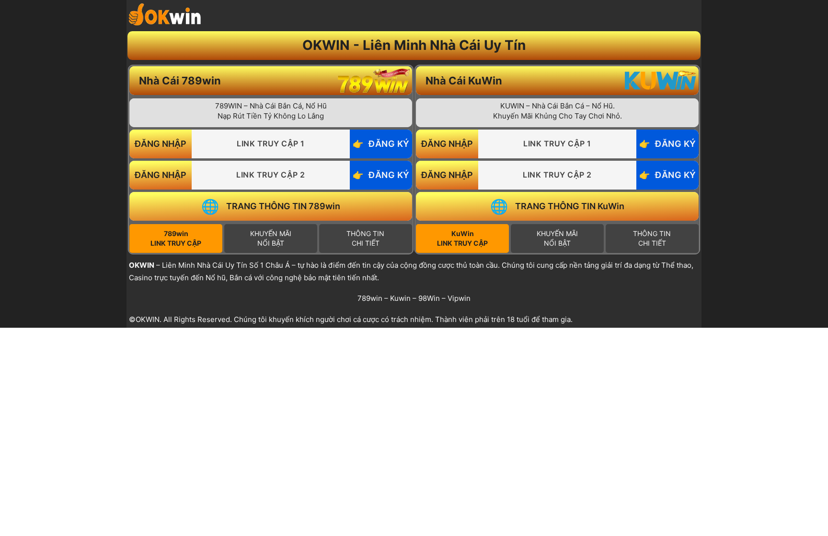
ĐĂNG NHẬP (160, 144)
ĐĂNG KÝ (389, 144)
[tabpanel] (270, 159)
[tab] (175, 238)
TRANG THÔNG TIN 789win (283, 206)
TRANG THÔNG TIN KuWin (569, 206)
